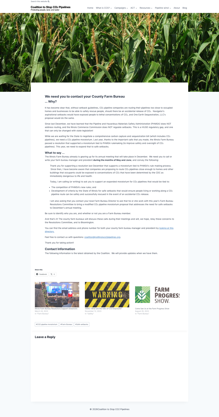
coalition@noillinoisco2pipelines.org (102, 237)
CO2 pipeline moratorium (46, 324)
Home (90, 8)
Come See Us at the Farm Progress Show (152, 308)
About (177, 8)
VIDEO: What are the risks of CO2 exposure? (103, 308)
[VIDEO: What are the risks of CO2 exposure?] (108, 294)
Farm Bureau (66, 324)
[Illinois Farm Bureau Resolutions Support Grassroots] (58, 294)
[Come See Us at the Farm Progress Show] (159, 294)
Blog (184, 8)
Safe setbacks (81, 324)
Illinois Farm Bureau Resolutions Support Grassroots (56, 308)
